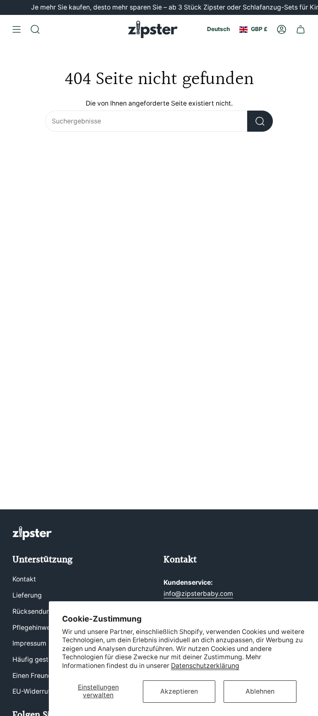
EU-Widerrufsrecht (41, 691)
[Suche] (260, 121)
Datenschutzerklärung (205, 666)
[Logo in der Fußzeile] (32, 533)
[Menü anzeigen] (16, 29)
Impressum (29, 643)
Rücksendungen (37, 611)
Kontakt (24, 579)
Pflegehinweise (35, 628)
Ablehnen (260, 691)
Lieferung (27, 595)
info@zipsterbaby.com (198, 594)
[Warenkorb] (300, 29)
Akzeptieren (179, 691)
